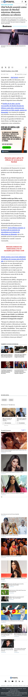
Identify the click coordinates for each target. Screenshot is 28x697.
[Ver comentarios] (26, 5)
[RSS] (19, 681)
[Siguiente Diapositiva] (26, 415)
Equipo (24, 685)
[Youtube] (12, 681)
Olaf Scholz (4, 399)
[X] (9, 681)
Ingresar (22, 1)
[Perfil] (14, 678)
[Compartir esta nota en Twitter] (5, 67)
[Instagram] (16, 681)
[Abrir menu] (2, 2)
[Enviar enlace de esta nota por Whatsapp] (9, 67)
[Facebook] (5, 681)
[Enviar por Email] (12, 67)
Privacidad (21, 685)
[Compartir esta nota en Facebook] (2, 67)
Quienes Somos (9, 685)
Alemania (11, 399)
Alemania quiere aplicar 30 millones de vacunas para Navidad (14, 160)
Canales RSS (3, 685)
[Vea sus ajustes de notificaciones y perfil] (25, 1)
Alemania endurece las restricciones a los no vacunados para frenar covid (14, 249)
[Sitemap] (22, 681)
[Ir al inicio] (8, 1)
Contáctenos (15, 685)
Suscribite (6, 147)
